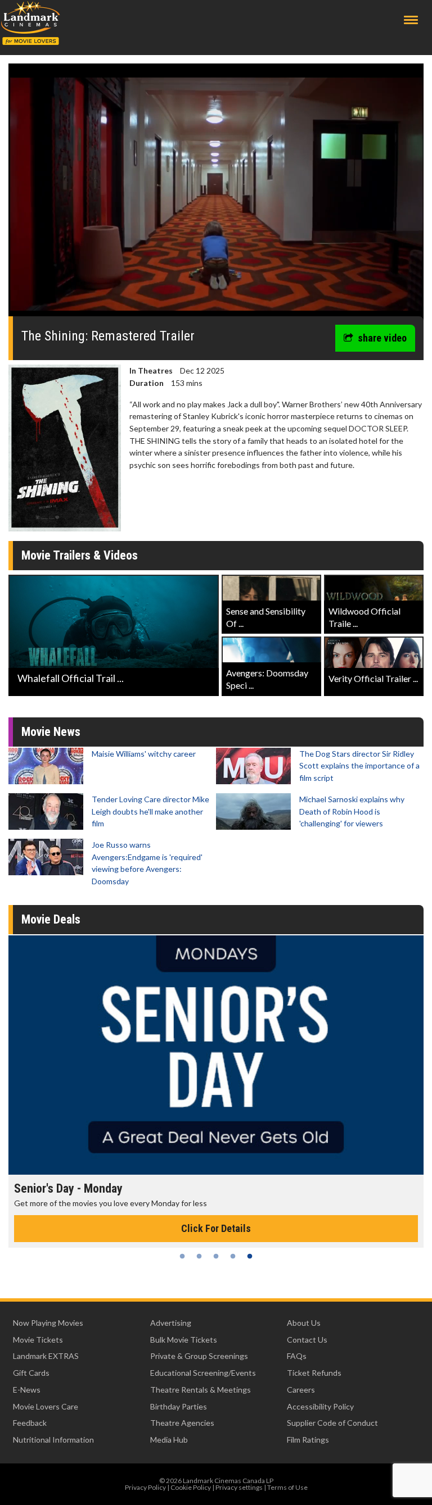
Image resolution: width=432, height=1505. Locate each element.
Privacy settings (239, 1487)
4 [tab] (232, 1256)
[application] (216, 194)
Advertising (170, 1322)
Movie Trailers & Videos (79, 555)
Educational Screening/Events (203, 1372)
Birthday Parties (178, 1406)
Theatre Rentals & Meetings (200, 1389)
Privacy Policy (145, 1487)
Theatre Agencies (182, 1422)
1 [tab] (182, 1256)
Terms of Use (287, 1487)
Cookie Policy (190, 1487)
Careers (301, 1389)
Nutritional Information (53, 1439)
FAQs (297, 1356)
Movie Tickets (38, 1339)
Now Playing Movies (48, 1322)
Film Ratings (308, 1439)
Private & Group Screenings (199, 1356)
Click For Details (216, 1228)
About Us (304, 1322)
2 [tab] (199, 1256)
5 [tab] (249, 1256)
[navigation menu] (411, 20)
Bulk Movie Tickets (183, 1339)
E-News (26, 1389)
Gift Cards (31, 1372)
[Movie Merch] (216, 1055)
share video (382, 338)
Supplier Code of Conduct (332, 1422)
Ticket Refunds (314, 1372)
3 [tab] (216, 1256)
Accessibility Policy (320, 1406)
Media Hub (169, 1439)
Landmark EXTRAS (46, 1356)
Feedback (30, 1422)
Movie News (50, 732)
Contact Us (307, 1339)
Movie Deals (50, 919)
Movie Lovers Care (45, 1406)
